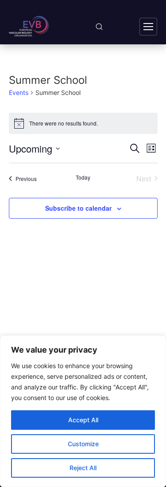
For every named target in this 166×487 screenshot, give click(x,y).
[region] (83, 411)
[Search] (99, 26)
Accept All (83, 420)
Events (18, 92)
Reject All (83, 467)
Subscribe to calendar (78, 208)
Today (83, 177)
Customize (83, 444)
